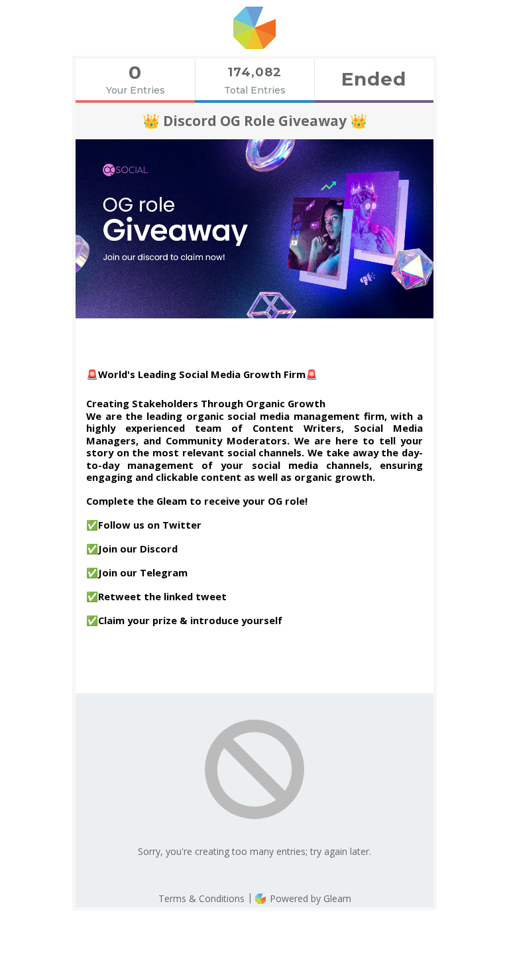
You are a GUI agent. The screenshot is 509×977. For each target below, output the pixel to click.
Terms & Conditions (201, 898)
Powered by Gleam (309, 898)
